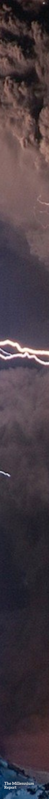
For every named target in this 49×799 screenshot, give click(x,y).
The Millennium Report (19, 785)
